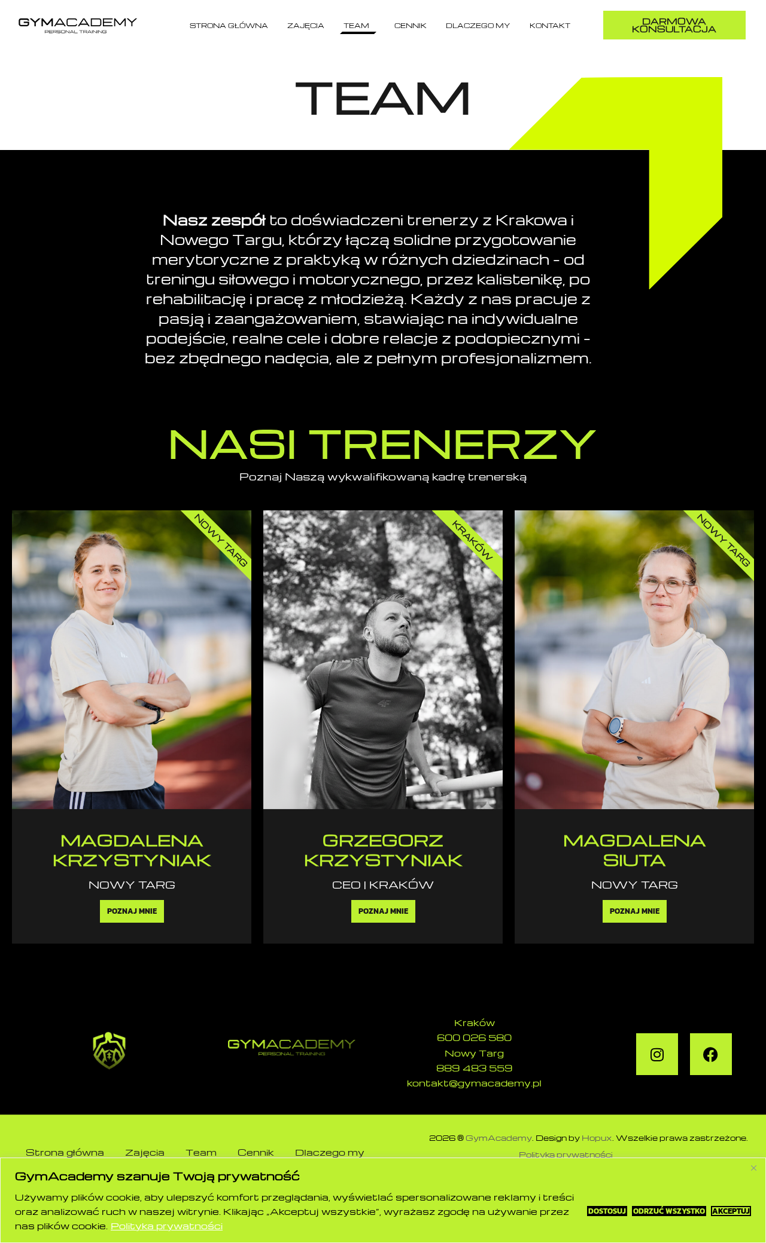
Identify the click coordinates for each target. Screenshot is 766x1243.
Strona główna (229, 25)
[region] (383, 1200)
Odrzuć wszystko (669, 1211)
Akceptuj (731, 1211)
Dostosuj (607, 1211)
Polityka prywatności (167, 1226)
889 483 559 (474, 1068)
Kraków (474, 1022)
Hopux (597, 1137)
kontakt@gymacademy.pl (474, 1083)
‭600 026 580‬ (474, 1037)
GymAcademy (499, 1137)
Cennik (410, 25)
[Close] (753, 1168)
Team (356, 25)
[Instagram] (657, 1054)
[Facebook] (711, 1054)
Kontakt (550, 25)
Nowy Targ (474, 1053)
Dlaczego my (478, 25)
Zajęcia (305, 25)
